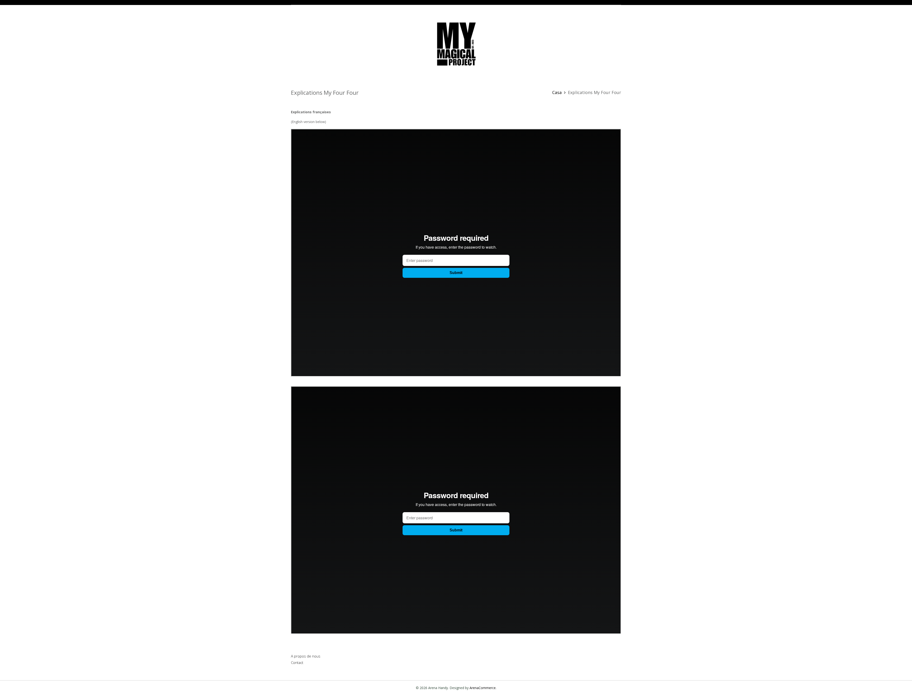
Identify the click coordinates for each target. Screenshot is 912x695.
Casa (557, 92)
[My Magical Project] (456, 43)
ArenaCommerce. (483, 688)
